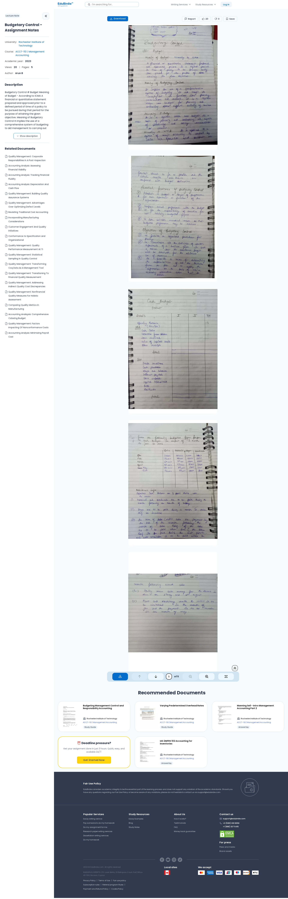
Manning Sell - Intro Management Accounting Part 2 (255, 707)
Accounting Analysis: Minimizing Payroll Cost (28, 334)
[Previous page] (139, 676)
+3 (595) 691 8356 (231, 823)
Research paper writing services (97, 831)
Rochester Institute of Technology (31, 43)
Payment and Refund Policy (95, 889)
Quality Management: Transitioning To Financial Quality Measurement (28, 275)
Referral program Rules (112, 884)
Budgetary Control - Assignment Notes (23, 27)
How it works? (180, 819)
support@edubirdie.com (209, 792)
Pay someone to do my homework (98, 823)
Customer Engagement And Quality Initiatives (27, 228)
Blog (131, 823)
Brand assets (225, 851)
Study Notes (134, 827)
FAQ (175, 827)
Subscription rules (91, 884)
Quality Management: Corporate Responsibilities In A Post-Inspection (27, 158)
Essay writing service (92, 819)
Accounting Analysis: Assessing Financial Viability (24, 167)
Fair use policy (119, 880)
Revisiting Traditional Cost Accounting (28, 212)
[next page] (156, 676)
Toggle (46, 16)
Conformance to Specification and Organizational (26, 238)
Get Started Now (94, 760)
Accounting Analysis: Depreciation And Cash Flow (28, 186)
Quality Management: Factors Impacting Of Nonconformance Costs (28, 325)
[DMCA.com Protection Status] (239, 834)
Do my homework (91, 839)
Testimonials (180, 823)
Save (232, 18)
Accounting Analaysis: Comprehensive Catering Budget (28, 316)
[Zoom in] (206, 676)
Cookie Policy (117, 889)
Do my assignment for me (95, 827)
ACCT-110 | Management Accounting (30, 53)
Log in (226, 4)
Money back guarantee (184, 831)
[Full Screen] (226, 676)
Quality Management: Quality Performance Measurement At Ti (25, 247)
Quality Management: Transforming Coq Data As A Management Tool (27, 265)
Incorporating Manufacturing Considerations (23, 219)
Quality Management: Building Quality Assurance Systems (28, 195)
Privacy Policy (89, 880)
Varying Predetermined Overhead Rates (182, 705)
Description (14, 85)
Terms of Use (104, 880)
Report (192, 18)
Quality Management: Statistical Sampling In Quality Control (25, 256)
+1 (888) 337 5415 (231, 826)
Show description (29, 136)
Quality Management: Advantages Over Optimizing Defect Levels (26, 204)
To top (235, 668)
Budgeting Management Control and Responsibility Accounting (103, 707)
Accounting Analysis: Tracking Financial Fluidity (28, 176)
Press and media (227, 847)
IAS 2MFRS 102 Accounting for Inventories (176, 742)
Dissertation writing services (96, 835)
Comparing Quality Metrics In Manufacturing (23, 307)
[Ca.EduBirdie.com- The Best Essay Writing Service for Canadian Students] (167, 874)
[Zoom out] (190, 676)
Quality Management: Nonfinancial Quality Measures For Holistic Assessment (26, 295)
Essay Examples (136, 819)
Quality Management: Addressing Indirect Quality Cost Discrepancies (26, 284)
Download (120, 18)
